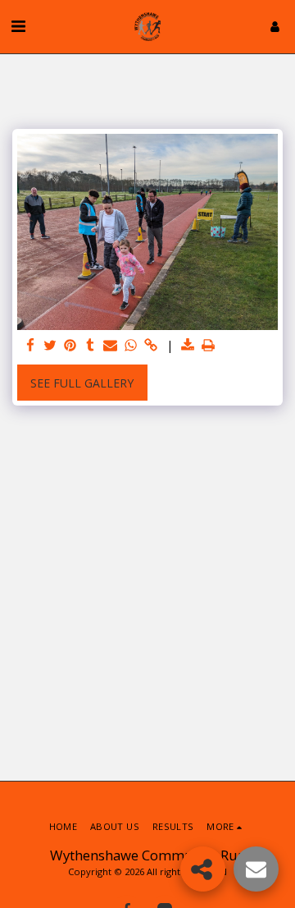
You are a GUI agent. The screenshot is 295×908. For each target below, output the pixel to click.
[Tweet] (50, 345)
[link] (150, 345)
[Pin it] (70, 345)
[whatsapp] (131, 345)
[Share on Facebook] (30, 345)
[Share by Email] (110, 345)
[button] (18, 26)
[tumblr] (91, 345)
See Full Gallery (82, 383)
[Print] (208, 345)
